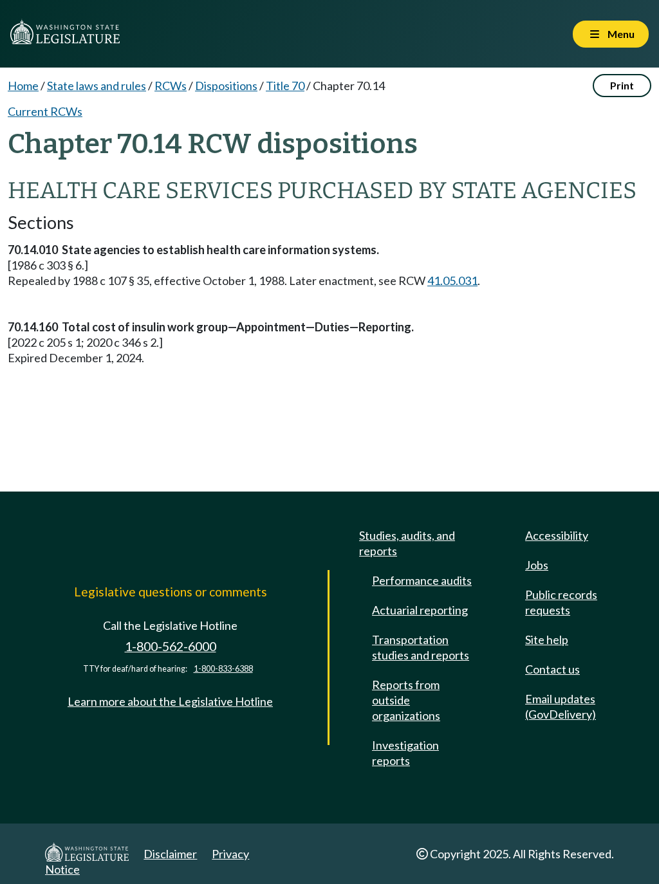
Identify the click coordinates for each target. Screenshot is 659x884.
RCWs (170, 85)
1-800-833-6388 (223, 669)
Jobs (536, 565)
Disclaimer (170, 854)
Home (23, 85)
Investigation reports (405, 753)
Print (622, 85)
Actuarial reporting (420, 610)
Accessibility (556, 535)
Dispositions (226, 85)
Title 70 (285, 85)
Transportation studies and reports (420, 647)
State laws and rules (96, 85)
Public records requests (561, 602)
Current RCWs (45, 111)
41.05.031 (452, 280)
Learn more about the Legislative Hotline (170, 701)
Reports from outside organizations (406, 700)
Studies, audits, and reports (407, 543)
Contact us (552, 669)
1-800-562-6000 (170, 646)
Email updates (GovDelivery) (560, 706)
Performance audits (422, 580)
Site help (546, 639)
